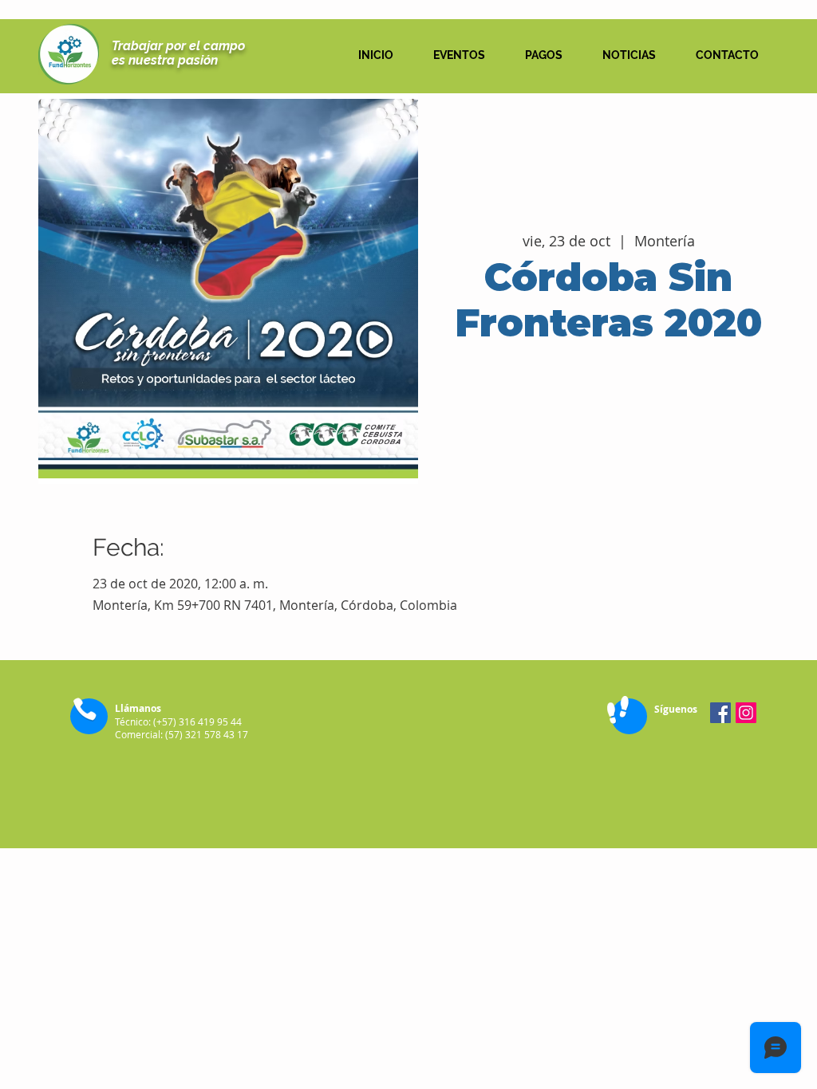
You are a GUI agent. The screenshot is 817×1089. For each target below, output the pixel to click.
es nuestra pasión (165, 60)
